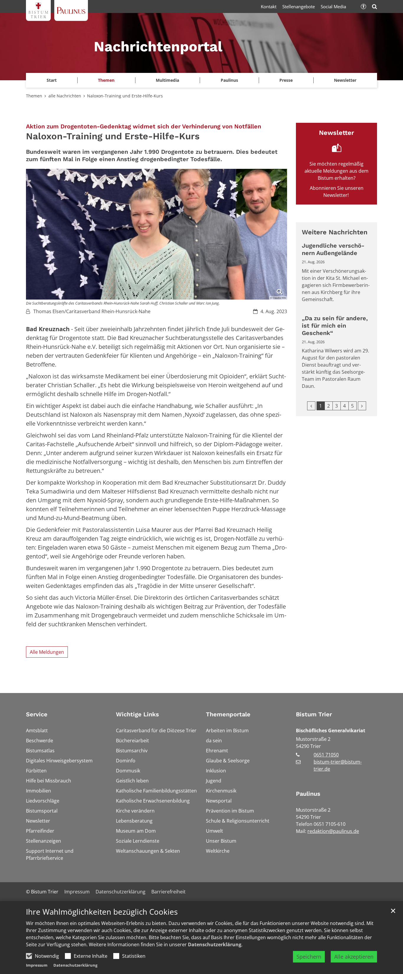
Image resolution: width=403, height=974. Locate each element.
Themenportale (228, 714)
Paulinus (308, 793)
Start (52, 80)
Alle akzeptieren (353, 956)
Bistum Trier (314, 714)
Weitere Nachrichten (335, 232)
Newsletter (345, 80)
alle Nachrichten (64, 96)
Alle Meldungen (47, 652)
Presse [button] (286, 80)
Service (36, 714)
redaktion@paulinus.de (333, 831)
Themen (34, 96)
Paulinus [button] (229, 80)
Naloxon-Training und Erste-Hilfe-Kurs (125, 96)
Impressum (36, 965)
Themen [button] (106, 80)
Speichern (308, 956)
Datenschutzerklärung (214, 944)
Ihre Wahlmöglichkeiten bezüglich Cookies (102, 912)
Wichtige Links (137, 714)
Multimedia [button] (167, 80)
